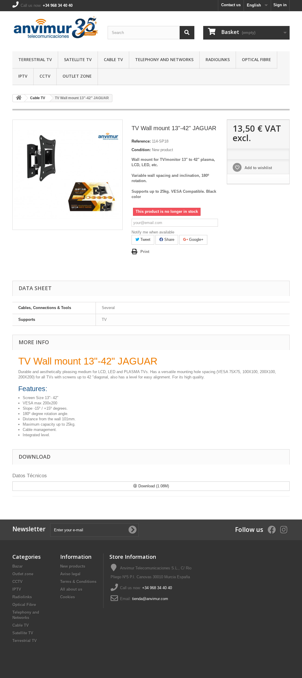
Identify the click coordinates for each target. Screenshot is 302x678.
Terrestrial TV (35, 59)
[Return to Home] (18, 98)
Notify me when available (153, 232)
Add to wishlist (257, 168)
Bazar (17, 566)
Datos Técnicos (29, 475)
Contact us (231, 5)
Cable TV (113, 59)
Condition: (141, 150)
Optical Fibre (256, 59)
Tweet (144, 239)
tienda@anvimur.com (150, 599)
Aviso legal (70, 574)
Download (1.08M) (153, 486)
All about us (71, 589)
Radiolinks (218, 59)
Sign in (280, 5)
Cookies (67, 597)
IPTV (22, 76)
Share (168, 239)
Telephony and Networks (164, 59)
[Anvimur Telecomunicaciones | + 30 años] (55, 30)
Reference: (141, 141)
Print (144, 251)
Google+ (195, 239)
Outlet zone (77, 76)
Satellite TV (78, 59)
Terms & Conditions (78, 581)
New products (72, 566)
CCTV (45, 76)
